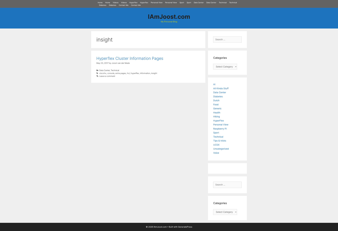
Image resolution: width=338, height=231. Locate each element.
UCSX (216, 144)
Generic (217, 108)
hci (128, 73)
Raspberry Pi (220, 128)
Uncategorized (221, 148)
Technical (223, 2)
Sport (182, 2)
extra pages (120, 73)
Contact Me (123, 5)
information (145, 73)
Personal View (157, 2)
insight (154, 73)
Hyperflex (133, 2)
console (110, 73)
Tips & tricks (219, 140)
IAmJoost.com (169, 16)
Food (216, 104)
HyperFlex (218, 120)
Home (100, 2)
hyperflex (135, 73)
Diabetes (102, 5)
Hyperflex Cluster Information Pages (129, 58)
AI (214, 84)
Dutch (216, 100)
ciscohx (102, 73)
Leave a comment (107, 76)
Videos (115, 2)
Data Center (199, 2)
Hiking (216, 116)
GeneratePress (185, 227)
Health (216, 112)
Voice (216, 153)
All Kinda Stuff (221, 88)
